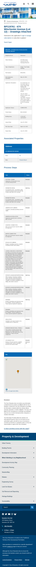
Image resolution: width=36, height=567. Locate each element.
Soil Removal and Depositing (10, 491)
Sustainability (6, 501)
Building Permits (7, 448)
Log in (24, 3)
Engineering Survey (7, 482)
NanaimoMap (6, 472)
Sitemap (27, 560)
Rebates (4, 477)
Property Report (23, 159)
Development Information (9, 453)
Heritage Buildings (7, 496)
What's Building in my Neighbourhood (14, 457)
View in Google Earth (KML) (12, 391)
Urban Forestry (6, 443)
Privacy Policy (18, 560)
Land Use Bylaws (7, 486)
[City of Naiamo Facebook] (3, 514)
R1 (20, 155)
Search (28, 3)
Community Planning (8, 467)
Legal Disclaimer (7, 560)
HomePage (5, 21)
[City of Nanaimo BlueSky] (15, 514)
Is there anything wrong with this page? (16, 428)
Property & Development (12, 21)
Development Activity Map (9, 462)
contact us (10, 546)
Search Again (8, 42)
